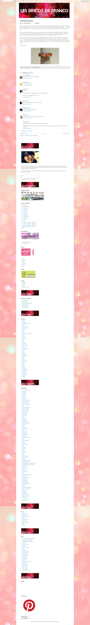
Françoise (24, 427)
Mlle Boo (24, 356)
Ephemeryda (24, 421)
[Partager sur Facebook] (37, 67)
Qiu (22, 473)
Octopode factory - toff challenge (28, 464)
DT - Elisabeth (25, 210)
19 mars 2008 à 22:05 (27, 111)
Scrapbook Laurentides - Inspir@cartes (29, 225)
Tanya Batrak (24, 491)
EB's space (24, 415)
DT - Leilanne (24, 213)
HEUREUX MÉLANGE (26, 242)
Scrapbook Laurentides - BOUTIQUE (29, 222)
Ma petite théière (25, 552)
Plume (23, 366)
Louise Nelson (25, 444)
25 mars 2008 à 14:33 (27, 128)
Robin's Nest (24, 520)
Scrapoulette (24, 478)
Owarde (23, 363)
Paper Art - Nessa (25, 468)
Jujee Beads (24, 301)
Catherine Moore (25, 544)
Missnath (24, 353)
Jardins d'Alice (25, 434)
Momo (23, 358)
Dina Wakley (24, 413)
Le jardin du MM (25, 551)
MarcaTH (24, 447)
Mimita (23, 352)
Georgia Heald (25, 428)
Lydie (23, 445)
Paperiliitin (24, 470)
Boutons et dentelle (26, 516)
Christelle (24, 260)
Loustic (23, 346)
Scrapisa (24, 372)
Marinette (24, 448)
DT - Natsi (24, 219)
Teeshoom (24, 493)
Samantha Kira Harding (26, 474)
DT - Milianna (24, 218)
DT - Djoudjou (24, 208)
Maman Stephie (25, 348)
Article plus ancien (66, 133)
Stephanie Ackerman (26, 489)
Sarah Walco (24, 564)
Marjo (23, 450)
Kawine (23, 342)
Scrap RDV (24, 476)
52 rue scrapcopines (26, 390)
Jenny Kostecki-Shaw (26, 437)
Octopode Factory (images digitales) (29, 463)
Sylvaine (23, 490)
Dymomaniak (24, 414)
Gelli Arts (24, 545)
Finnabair (24, 424)
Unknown (25, 82)
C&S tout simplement (26, 404)
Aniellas (23, 395)
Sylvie (23, 228)
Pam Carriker (24, 557)
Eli (22, 332)
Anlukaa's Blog (25, 300)
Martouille (24, 451)
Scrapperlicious (25, 480)
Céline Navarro (25, 411)
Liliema (23, 441)
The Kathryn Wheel (25, 494)
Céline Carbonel (25, 410)
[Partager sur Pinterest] (38, 67)
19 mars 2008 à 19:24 (27, 97)
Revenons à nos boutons (27, 561)
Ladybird (24, 263)
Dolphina (24, 329)
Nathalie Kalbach (25, 461)
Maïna (23, 454)
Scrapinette (24, 371)
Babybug (24, 322)
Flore (23, 425)
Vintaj (23, 523)
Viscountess (24, 500)
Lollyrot (23, 443)
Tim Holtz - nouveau (26, 499)
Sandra (24, 114)
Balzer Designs (25, 402)
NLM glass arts (25, 306)
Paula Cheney (25, 471)
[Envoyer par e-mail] (33, 67)
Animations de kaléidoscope (27, 541)
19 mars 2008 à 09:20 (27, 78)
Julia (23, 438)
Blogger (57, 621)
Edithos (23, 330)
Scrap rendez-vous (25, 477)
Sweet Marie (25, 107)
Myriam (24, 89)
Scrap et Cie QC (25, 369)
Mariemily (24, 282)
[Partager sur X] (36, 67)
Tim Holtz (24, 497)
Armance (24, 398)
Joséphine (24, 338)
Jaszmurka (24, 435)
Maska (23, 453)
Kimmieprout (24, 343)
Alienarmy (24, 391)
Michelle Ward (25, 555)
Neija (23, 266)
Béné (23, 258)
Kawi (23, 340)
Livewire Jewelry (25, 519)
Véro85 (23, 376)
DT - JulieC (24, 212)
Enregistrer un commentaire (27, 131)
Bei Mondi (24, 515)
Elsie (23, 417)
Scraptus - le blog (25, 287)
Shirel (23, 486)
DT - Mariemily (25, 215)
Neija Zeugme (25, 360)
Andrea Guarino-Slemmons (27, 303)
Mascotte (24, 349)
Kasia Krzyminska (25, 440)
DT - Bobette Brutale (26, 206)
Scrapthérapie (25, 481)
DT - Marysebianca (25, 216)
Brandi (23, 325)
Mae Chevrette (25, 554)
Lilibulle (23, 518)
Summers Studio (25, 522)
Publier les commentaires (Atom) (31, 135)
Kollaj (23, 548)
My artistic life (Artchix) (26, 460)
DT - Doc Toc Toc (25, 209)
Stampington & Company (27, 487)
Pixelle (23, 365)
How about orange (25, 547)
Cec (23, 405)
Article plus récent (23, 133)
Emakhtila (24, 418)
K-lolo (23, 339)
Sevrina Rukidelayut (26, 483)
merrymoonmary (48, 621)
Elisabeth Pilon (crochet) (27, 333)
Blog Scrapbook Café (26, 323)
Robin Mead (24, 562)
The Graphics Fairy (25, 570)
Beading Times (25, 304)
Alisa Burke (24, 392)
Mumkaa (23, 458)
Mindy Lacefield (25, 456)
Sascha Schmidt (25, 565)
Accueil (45, 133)
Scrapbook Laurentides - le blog (28, 226)
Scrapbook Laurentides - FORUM (28, 223)
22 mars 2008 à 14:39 (27, 118)
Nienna (23, 362)
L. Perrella (24, 550)
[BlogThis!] (34, 67)
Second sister (24, 567)
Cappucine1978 (25, 326)
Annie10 (23, 320)
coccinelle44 (25, 75)
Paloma (23, 467)
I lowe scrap (24, 431)
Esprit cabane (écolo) (26, 423)
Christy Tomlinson (25, 408)
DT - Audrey (24, 205)
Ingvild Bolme (24, 433)
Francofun (25, 100)
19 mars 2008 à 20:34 (27, 104)
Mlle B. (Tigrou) (25, 355)
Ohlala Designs (25, 466)
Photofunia (24, 560)
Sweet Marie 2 (25, 373)
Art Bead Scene (25, 513)
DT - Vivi (23, 220)
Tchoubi (23, 375)
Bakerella (24, 542)
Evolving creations (25, 307)
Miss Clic (24, 264)
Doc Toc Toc (24, 243)
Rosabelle (24, 368)
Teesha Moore (25, 568)
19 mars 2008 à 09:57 (27, 85)
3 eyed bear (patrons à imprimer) (28, 538)
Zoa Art (23, 525)
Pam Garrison (24, 558)
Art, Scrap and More (26, 400)
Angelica (24, 394)
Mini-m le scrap (25, 457)
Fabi (23, 261)
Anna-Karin (24, 397)
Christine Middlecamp (26, 407)
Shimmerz (24, 484)
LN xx (23, 285)
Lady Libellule (25, 345)
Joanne (23, 336)
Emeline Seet (24, 420)
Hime (23, 430)
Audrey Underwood (26, 401)
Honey (23, 335)
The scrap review (25, 496)
